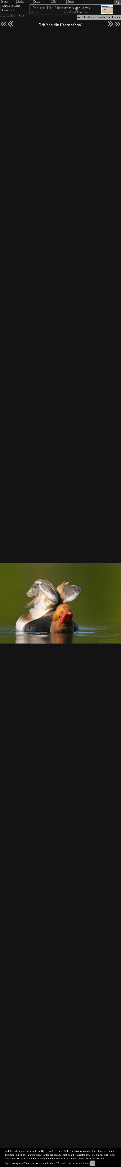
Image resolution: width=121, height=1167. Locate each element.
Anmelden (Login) (11, 6)
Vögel (21, 16)
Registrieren (8, 10)
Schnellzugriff (89, 17)
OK (92, 1163)
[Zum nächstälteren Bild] (117, 23)
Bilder (13, 16)
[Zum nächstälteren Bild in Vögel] (110, 23)
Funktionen (114, 17)
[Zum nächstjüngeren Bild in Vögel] (10, 23)
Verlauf (103, 17)
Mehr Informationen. (79, 1163)
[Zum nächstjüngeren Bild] (3, 23)
